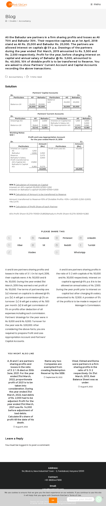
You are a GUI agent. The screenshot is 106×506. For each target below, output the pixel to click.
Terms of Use (75, 495)
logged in (23, 445)
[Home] (6, 21)
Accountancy (25, 21)
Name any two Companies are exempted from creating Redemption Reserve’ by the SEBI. (53, 367)
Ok (53, 500)
